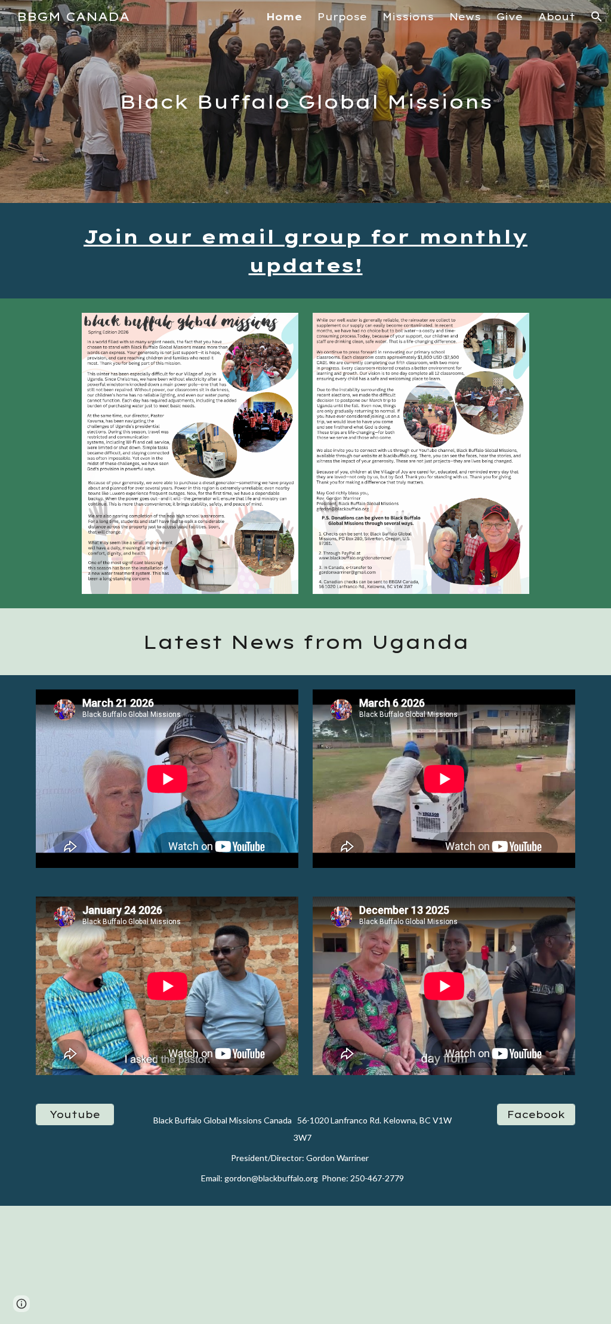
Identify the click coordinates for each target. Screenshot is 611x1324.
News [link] (465, 17)
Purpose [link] (342, 17)
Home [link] (284, 17)
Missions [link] (408, 17)
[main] (306, 101)
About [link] (556, 17)
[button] (596, 16)
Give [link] (509, 17)
